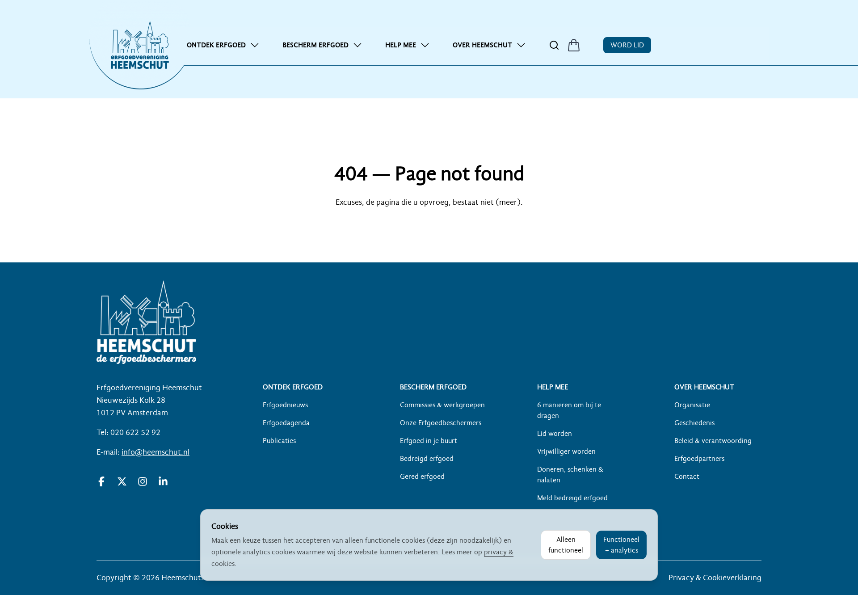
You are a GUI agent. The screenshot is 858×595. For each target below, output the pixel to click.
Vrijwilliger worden (566, 451)
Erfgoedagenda (286, 423)
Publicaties (279, 441)
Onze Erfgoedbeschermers (440, 423)
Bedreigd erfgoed (427, 459)
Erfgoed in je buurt (428, 441)
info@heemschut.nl (155, 452)
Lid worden (554, 434)
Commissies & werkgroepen (442, 405)
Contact (686, 477)
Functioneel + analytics (621, 545)
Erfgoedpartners (699, 459)
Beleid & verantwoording (713, 441)
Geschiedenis (694, 423)
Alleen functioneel (565, 545)
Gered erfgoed (422, 477)
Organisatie (692, 405)
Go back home (429, 228)
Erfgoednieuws (285, 405)
